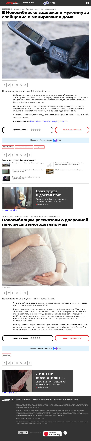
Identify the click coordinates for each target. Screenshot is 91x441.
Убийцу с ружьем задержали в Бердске (69, 170)
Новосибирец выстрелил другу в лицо (48, 121)
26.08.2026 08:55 (7, 216)
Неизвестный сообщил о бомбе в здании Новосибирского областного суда (69, 163)
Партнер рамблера (35, 432)
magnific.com (7, 287)
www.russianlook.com (9, 80)
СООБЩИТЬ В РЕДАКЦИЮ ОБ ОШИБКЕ (66, 399)
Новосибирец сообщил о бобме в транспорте (28, 163)
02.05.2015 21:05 (7, 9)
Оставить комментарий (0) (72, 130)
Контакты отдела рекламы (42, 399)
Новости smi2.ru (9, 210)
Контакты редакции (23, 399)
